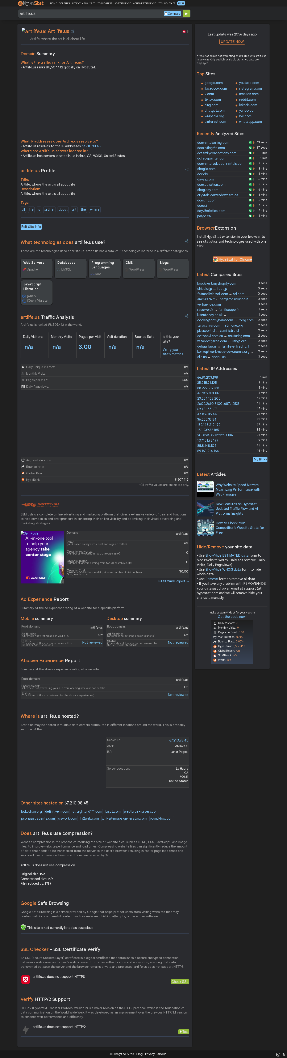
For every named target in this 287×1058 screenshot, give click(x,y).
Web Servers (33, 263)
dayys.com (205, 179)
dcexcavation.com (211, 185)
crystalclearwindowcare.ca (217, 195)
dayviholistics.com (211, 211)
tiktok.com (213, 100)
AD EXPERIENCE (123, 3)
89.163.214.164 (208, 451)
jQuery (31, 296)
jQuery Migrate (37, 300)
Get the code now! (232, 617)
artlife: (49, 210)
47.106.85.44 (207, 414)
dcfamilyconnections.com (216, 153)
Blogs (164, 263)
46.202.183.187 (208, 393)
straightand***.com (87, 812)
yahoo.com (247, 111)
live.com (245, 116)
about (63, 210)
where (95, 210)
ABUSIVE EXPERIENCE (144, 3)
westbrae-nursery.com (141, 812)
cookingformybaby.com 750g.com (225, 320)
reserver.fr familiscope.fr (218, 310)
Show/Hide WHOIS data (223, 570)
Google (45, 903)
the (83, 210)
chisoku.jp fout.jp (212, 289)
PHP (98, 274)
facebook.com (216, 88)
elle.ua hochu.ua (211, 357)
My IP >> (260, 459)
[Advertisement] (105, 105)
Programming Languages (102, 265)
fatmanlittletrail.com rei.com (220, 294)
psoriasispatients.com (38, 818)
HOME (53, 3)
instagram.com (250, 88)
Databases (66, 263)
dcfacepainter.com (211, 158)
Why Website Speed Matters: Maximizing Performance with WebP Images (238, 490)
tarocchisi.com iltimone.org (220, 325)
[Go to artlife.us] (72, 31)
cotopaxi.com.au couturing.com (223, 336)
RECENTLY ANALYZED (83, 3)
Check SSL (179, 981)
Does (57, 833)
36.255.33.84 (206, 419)
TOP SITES (64, 3)
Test (185, 1031)
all (23, 210)
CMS (129, 263)
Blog (139, 1054)
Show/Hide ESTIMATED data (227, 555)
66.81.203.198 (207, 377)
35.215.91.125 (207, 383)
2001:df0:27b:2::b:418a (215, 435)
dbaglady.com (207, 190)
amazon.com (249, 94)
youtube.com (249, 83)
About (161, 1054)
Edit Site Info (31, 227)
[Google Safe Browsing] (23, 927)
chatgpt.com (215, 111)
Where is (50, 716)
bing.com (211, 105)
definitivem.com (57, 812)
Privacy (150, 1054)
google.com (214, 83)
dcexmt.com (206, 200)
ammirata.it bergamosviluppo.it (223, 299)
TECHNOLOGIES (166, 3)
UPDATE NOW (232, 41)
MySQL (66, 269)
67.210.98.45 (91, 146)
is (39, 210)
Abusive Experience (50, 660)
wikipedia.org (214, 116)
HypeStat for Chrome (235, 260)
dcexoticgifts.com (211, 148)
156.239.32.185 (208, 430)
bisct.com (113, 812)
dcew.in (202, 206)
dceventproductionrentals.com (220, 164)
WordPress (136, 269)
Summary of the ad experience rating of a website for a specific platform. (73, 608)
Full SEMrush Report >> (173, 581)
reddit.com (247, 100)
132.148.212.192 (208, 425)
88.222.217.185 (208, 388)
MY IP (181, 3)
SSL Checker (60, 949)
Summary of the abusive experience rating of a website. (60, 669)
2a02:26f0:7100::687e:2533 (218, 404)
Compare (174, 14)
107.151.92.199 (207, 440)
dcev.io (202, 174)
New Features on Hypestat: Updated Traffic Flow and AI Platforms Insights (237, 509)
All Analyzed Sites (121, 1054)
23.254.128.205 (208, 398)
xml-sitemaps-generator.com (124, 818)
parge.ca (204, 216)
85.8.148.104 (206, 446)
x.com (209, 94)
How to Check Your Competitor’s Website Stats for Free (240, 528)
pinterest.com (215, 122)
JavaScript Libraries (32, 286)
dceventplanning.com (213, 143)
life (31, 210)
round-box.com (161, 818)
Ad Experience (45, 599)
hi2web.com (89, 818)
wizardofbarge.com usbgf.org (221, 341)
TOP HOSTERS (104, 3)
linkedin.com (248, 105)
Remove (211, 579)
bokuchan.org (31, 812)
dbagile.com (206, 169)
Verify (45, 999)
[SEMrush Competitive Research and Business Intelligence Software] (40, 505)
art (74, 210)
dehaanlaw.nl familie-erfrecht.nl (223, 346)
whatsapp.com (250, 122)
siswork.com (67, 818)
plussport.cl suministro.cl (218, 331)
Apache (32, 269)
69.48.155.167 (207, 409)
